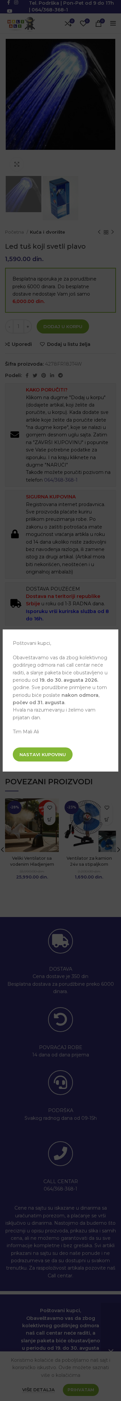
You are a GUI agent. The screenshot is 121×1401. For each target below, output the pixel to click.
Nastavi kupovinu (42, 754)
